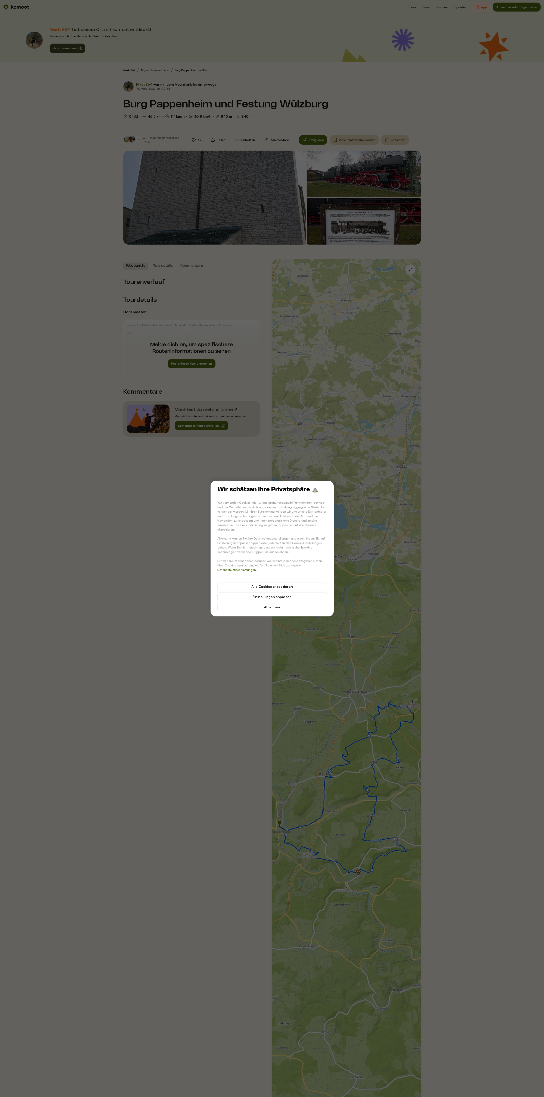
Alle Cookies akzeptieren (272, 586)
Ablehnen (272, 607)
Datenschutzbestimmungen (236, 570)
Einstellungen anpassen (272, 597)
